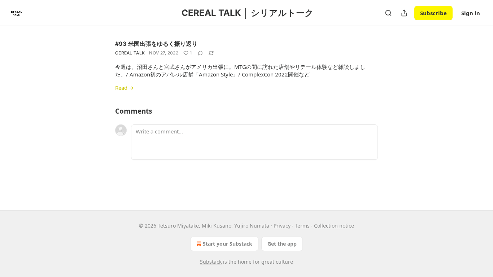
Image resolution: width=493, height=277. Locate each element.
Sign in (470, 13)
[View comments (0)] (200, 53)
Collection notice (334, 225)
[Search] (388, 13)
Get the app (282, 243)
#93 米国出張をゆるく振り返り (156, 43)
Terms (302, 225)
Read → (124, 87)
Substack (211, 261)
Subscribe (433, 13)
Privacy (282, 225)
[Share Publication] (404, 13)
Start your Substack (227, 243)
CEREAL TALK (130, 53)
